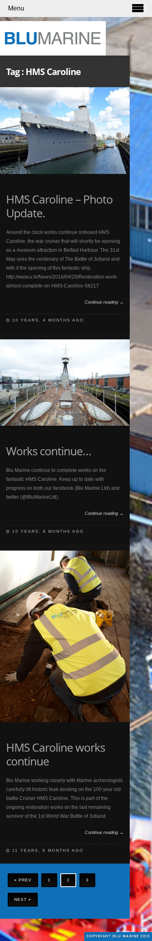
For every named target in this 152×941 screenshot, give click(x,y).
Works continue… (48, 451)
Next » (22, 899)
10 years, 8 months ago (48, 531)
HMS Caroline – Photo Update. (59, 206)
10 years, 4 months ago (48, 320)
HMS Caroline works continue (55, 754)
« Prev (23, 880)
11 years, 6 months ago (47, 850)
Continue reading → (104, 302)
